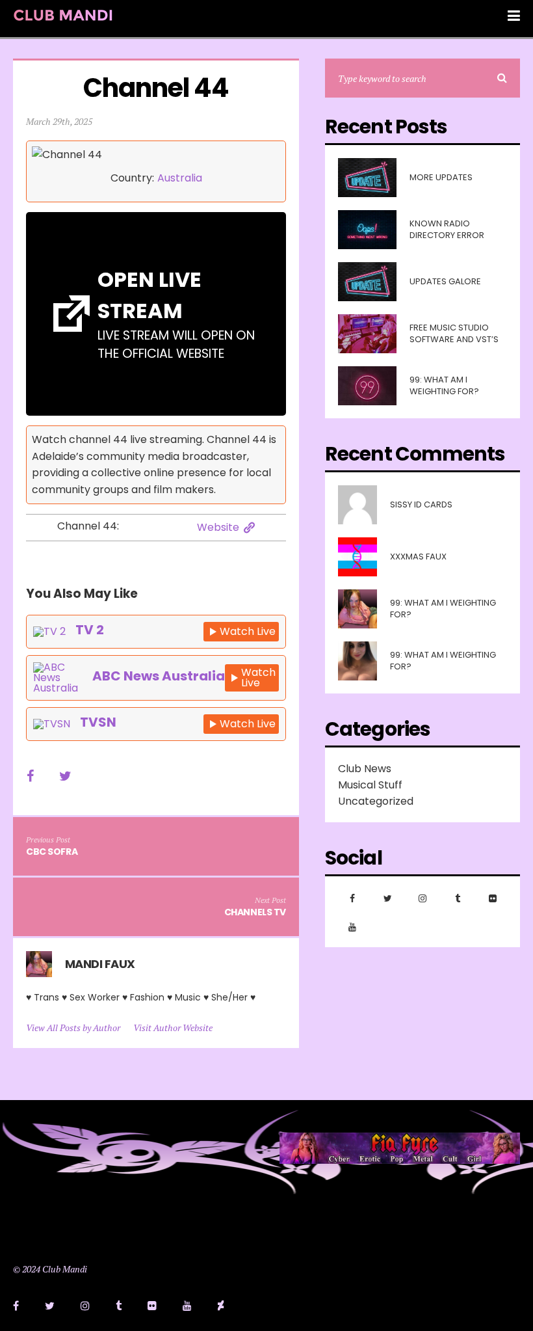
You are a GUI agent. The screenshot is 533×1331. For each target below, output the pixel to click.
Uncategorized (375, 801)
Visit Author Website (173, 1027)
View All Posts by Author (73, 1027)
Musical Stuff (370, 784)
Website (218, 527)
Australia (179, 178)
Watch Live (248, 631)
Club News (364, 768)
